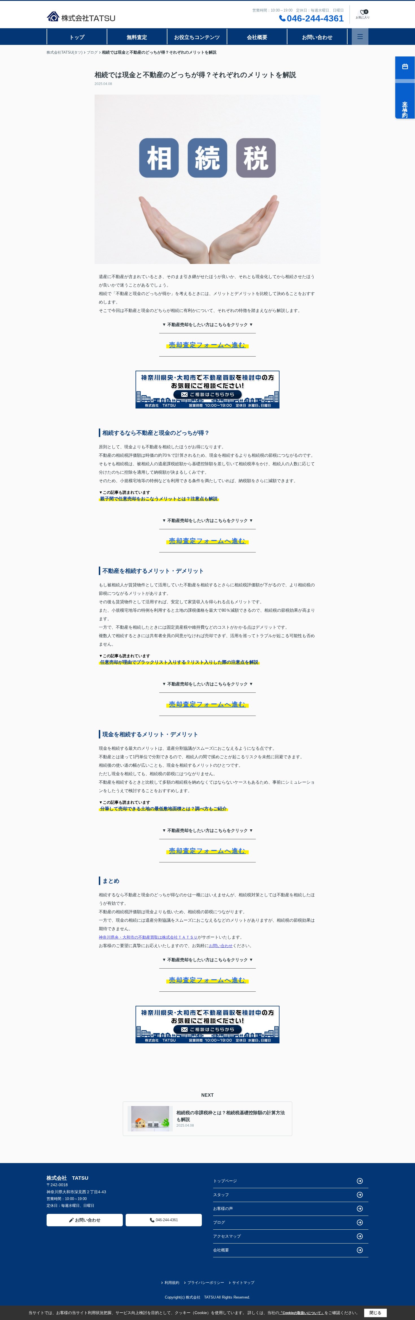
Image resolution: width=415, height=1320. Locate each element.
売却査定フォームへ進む (207, 344)
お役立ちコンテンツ (197, 37)
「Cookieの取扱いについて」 (301, 1313)
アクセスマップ (227, 1236)
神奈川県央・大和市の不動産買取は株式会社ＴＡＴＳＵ (148, 937)
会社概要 (257, 37)
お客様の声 (223, 1208)
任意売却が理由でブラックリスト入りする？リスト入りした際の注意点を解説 (179, 662)
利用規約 (172, 1282)
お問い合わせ (317, 37)
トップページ (225, 1181)
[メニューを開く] (360, 36)
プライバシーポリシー (205, 1282)
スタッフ (221, 1194)
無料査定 (137, 37)
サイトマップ (243, 1282)
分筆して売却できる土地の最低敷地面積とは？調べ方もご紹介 (163, 808)
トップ (76, 37)
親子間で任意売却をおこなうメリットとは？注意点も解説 (159, 498)
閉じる (375, 1312)
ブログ (219, 1222)
